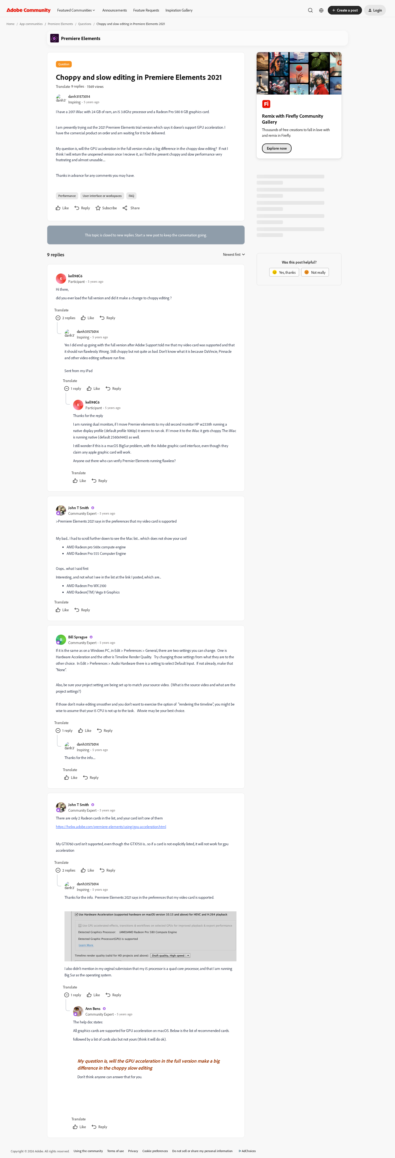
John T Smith (78, 507)
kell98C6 (75, 276)
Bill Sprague (77, 637)
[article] (145, 297)
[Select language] (321, 10)
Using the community (88, 1151)
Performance (67, 196)
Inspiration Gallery (179, 10)
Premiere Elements (60, 24)
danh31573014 (79, 96)
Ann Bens (92, 1008)
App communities (31, 24)
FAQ (131, 196)
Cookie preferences (155, 1151)
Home (10, 24)
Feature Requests (146, 10)
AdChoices (249, 1151)
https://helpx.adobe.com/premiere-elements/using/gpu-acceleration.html (111, 826)
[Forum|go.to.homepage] (28, 10)
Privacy (133, 1151)
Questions (84, 24)
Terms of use (115, 1151)
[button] (345, 10)
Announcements (114, 10)
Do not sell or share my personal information (202, 1151)
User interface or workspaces (102, 196)
